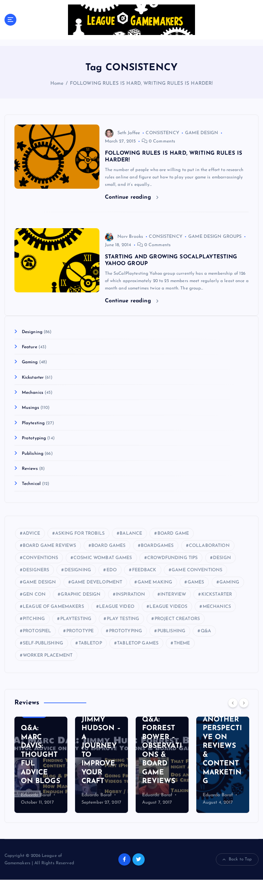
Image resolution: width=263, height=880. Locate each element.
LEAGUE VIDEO (116, 606)
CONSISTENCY (162, 133)
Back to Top (240, 859)
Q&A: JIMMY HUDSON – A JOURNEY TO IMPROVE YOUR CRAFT (101, 746)
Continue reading (129, 197)
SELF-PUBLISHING (43, 643)
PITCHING (34, 619)
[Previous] (233, 703)
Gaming (30, 362)
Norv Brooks (130, 236)
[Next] (244, 703)
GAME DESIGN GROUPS (215, 236)
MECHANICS (217, 606)
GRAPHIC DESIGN (80, 594)
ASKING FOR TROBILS (79, 533)
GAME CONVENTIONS (197, 570)
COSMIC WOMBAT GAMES (102, 558)
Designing (32, 332)
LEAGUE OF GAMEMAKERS (53, 606)
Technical (31, 484)
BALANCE (131, 533)
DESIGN (222, 558)
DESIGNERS (36, 570)
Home (57, 83)
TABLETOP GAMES (137, 643)
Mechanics (32, 393)
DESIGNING (77, 570)
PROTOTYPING (125, 631)
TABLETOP (90, 643)
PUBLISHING (171, 631)
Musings (30, 408)
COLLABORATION (209, 545)
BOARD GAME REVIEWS (49, 545)
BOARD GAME (173, 533)
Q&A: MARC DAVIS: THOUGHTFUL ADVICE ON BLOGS (40, 755)
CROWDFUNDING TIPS (172, 558)
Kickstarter (33, 377)
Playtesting (33, 423)
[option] (40, 765)
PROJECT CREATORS (177, 619)
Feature (29, 347)
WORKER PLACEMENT (47, 655)
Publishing (32, 454)
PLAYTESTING (76, 619)
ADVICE (31, 533)
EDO (111, 570)
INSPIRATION (130, 594)
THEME (182, 643)
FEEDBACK (144, 570)
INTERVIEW (173, 594)
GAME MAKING (155, 582)
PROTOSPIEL (37, 631)
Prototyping (34, 438)
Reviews (30, 469)
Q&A (206, 631)
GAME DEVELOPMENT (96, 582)
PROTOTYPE (80, 631)
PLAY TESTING (123, 619)
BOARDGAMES (157, 545)
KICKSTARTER (216, 594)
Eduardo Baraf (36, 795)
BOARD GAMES (108, 545)
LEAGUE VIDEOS (168, 606)
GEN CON (34, 594)
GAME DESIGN (201, 133)
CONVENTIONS (40, 558)
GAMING (229, 582)
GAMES (196, 582)
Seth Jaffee (128, 133)
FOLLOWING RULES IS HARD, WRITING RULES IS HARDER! (141, 83)
